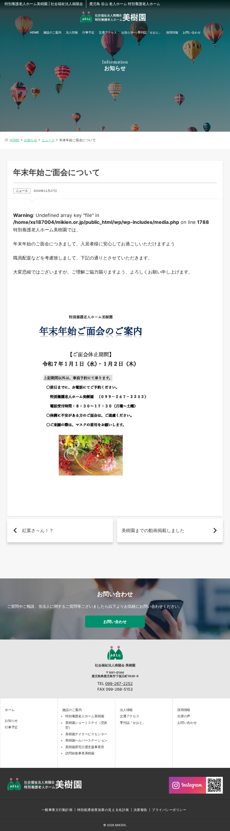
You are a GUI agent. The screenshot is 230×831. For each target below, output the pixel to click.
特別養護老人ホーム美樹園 (84, 716)
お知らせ (127, 32)
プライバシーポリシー (169, 810)
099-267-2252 (119, 683)
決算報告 (140, 810)
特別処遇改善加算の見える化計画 (103, 810)
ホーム (9, 710)
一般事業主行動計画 (57, 810)
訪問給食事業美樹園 (79, 753)
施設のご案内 (52, 32)
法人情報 (72, 32)
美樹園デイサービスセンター (86, 734)
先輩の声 (183, 716)
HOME (34, 32)
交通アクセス (108, 32)
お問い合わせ (192, 32)
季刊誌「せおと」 (150, 32)
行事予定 (88, 32)
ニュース (48, 140)
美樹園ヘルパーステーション (86, 740)
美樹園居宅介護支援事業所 (84, 747)
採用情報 (172, 32)
